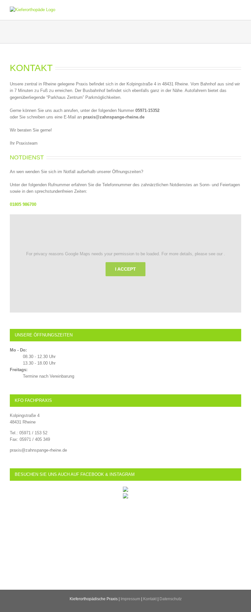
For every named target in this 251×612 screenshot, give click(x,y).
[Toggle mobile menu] (238, 10)
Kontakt (150, 599)
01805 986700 (23, 204)
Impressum (130, 599)
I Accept (125, 269)
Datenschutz (170, 599)
